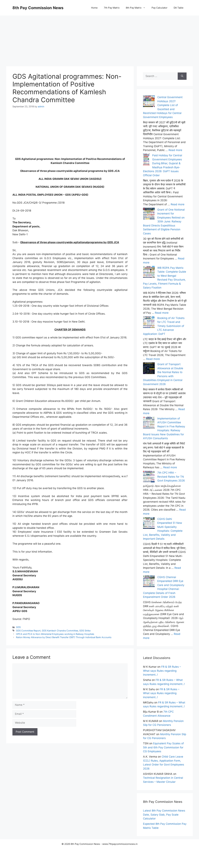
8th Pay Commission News (37, 7)
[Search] (182, 76)
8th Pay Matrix (133, 7)
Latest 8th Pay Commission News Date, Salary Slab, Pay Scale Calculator (164, 814)
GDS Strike (84, 630)
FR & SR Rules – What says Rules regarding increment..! (162, 670)
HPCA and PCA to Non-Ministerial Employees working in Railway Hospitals (55, 634)
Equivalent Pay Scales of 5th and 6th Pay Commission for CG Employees (163, 747)
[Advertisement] (99, 37)
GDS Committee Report (28, 630)
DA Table (178, 7)
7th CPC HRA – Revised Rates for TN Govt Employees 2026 (171, 476)
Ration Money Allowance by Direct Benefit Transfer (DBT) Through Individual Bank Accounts (63, 637)
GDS (18, 627)
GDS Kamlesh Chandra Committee (60, 630)
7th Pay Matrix (112, 7)
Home (94, 7)
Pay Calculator (159, 7)
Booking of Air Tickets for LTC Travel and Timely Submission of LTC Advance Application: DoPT (164, 325)
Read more (175, 150)
